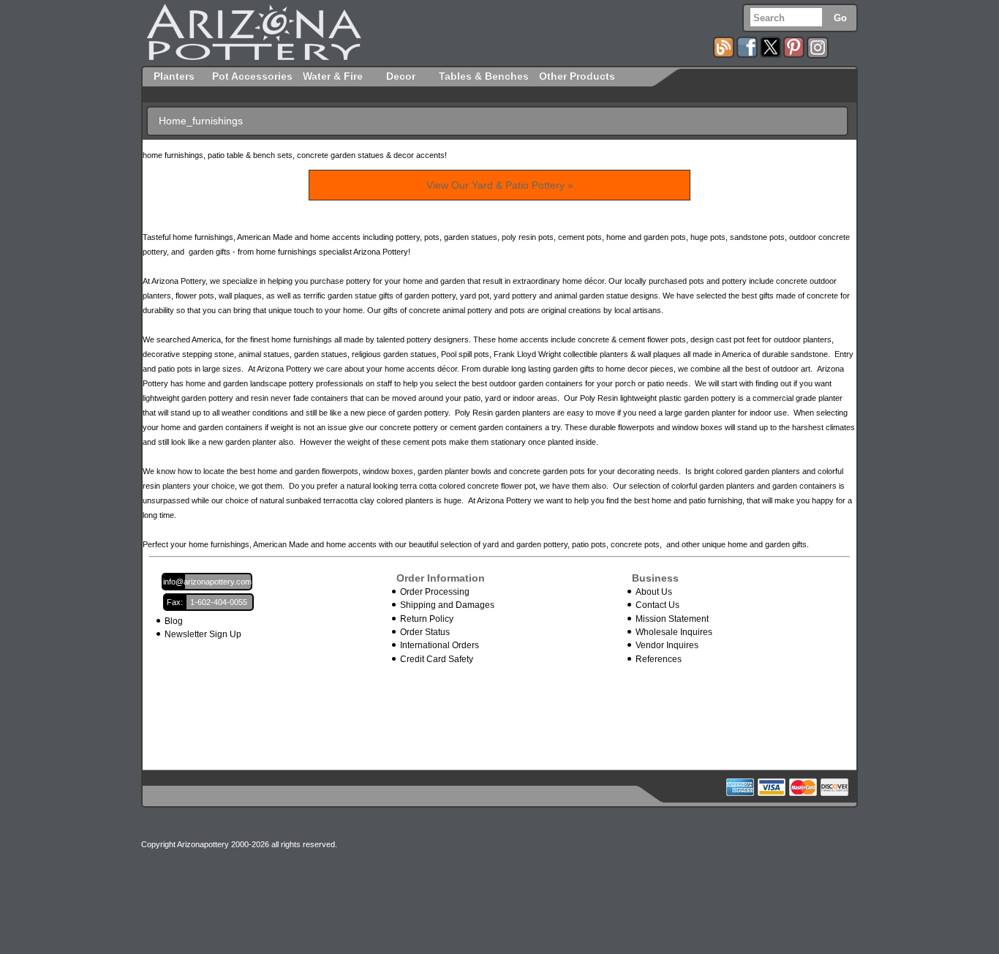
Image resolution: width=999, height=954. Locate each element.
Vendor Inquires (667, 645)
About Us (654, 592)
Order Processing (435, 592)
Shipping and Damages (447, 605)
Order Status (425, 632)
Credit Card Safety (436, 659)
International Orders (439, 645)
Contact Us (657, 605)
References (659, 659)
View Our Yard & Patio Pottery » (499, 185)
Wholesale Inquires (674, 632)
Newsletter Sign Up (203, 634)
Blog (174, 621)
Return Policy (426, 619)
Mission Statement (672, 619)
